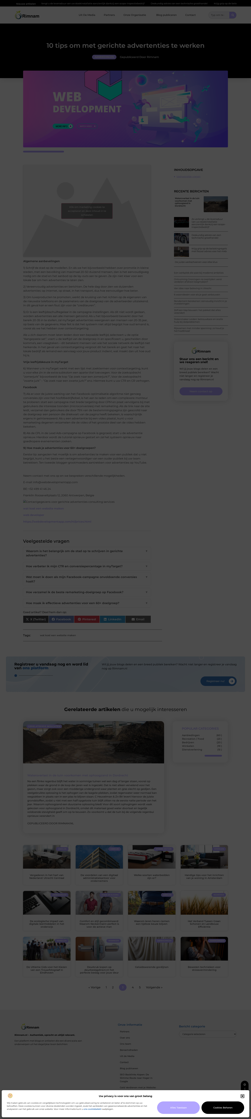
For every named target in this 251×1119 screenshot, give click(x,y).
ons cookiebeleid (92, 1109)
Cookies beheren (223, 1107)
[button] (242, 1096)
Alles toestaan (178, 1107)
